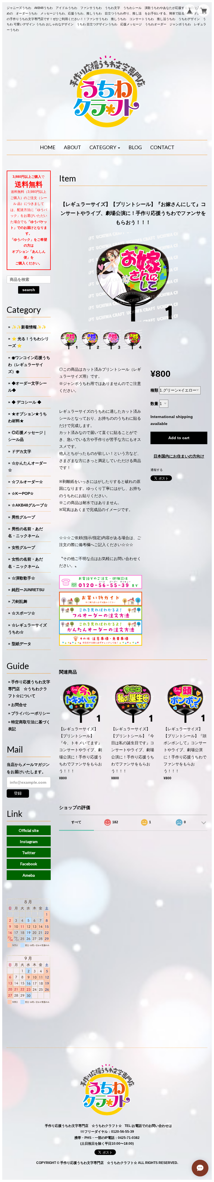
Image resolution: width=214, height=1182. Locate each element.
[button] (104, 147)
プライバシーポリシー (30, 713)
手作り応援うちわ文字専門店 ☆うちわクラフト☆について (29, 689)
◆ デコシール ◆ (26, 402)
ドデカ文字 (21, 451)
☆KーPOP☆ (23, 493)
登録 (18, 793)
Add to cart (178, 438)
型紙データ (21, 644)
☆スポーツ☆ (23, 613)
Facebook (28, 863)
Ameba (29, 875)
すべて (76, 822)
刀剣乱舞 (19, 601)
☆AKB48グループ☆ (30, 505)
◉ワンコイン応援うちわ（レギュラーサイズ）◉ (29, 364)
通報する (156, 469)
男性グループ (23, 517)
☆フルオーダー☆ (27, 482)
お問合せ (19, 704)
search (28, 289)
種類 (154, 390)
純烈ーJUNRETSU (28, 590)
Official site (29, 830)
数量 (154, 403)
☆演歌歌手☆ (23, 578)
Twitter (28, 852)
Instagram (29, 841)
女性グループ (23, 547)
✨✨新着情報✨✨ (29, 327)
